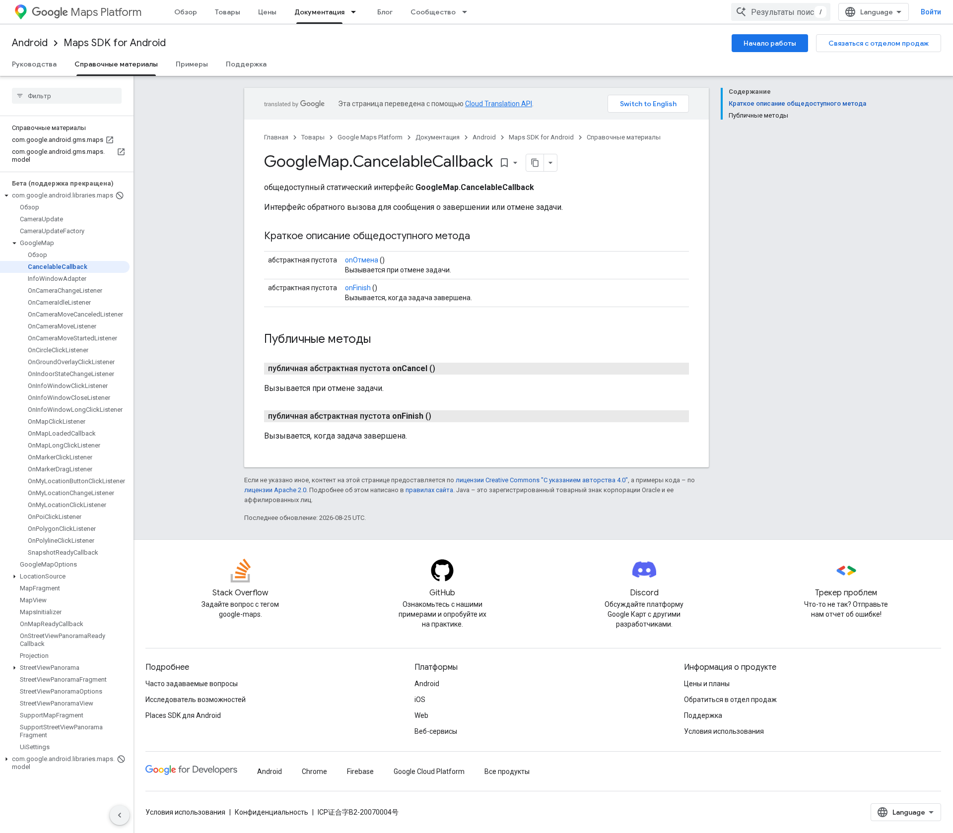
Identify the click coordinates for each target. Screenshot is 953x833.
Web (421, 715)
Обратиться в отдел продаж (730, 700)
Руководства (34, 64)
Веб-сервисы (435, 731)
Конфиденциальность (271, 812)
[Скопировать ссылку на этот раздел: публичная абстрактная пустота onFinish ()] (443, 416)
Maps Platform (105, 12)
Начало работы (770, 43)
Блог (385, 11)
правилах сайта (429, 490)
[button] (65, 195)
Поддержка (246, 64)
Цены (267, 11)
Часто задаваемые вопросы (191, 684)
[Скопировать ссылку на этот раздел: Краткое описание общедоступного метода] (480, 237)
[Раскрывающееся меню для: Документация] (356, 12)
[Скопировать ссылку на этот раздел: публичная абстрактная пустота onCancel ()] (447, 369)
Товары (227, 11)
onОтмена (361, 260)
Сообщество (433, 11)
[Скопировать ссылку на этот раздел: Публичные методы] (384, 340)
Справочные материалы (116, 64)
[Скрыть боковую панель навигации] (120, 815)
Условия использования (724, 731)
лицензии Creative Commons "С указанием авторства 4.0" (542, 480)
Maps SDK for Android (115, 43)
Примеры (192, 64)
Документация (319, 11)
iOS (419, 700)
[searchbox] (67, 96)
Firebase (360, 771)
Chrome (314, 771)
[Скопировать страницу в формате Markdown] (535, 162)
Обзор (185, 11)
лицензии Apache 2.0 (275, 490)
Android (30, 43)
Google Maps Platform (370, 137)
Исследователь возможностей (195, 700)
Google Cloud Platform (429, 771)
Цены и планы (707, 684)
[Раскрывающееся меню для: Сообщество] (467, 12)
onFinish (358, 288)
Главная (276, 137)
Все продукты (507, 771)
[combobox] (780, 12)
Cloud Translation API (498, 104)
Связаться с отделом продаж (878, 43)
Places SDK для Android (183, 715)
